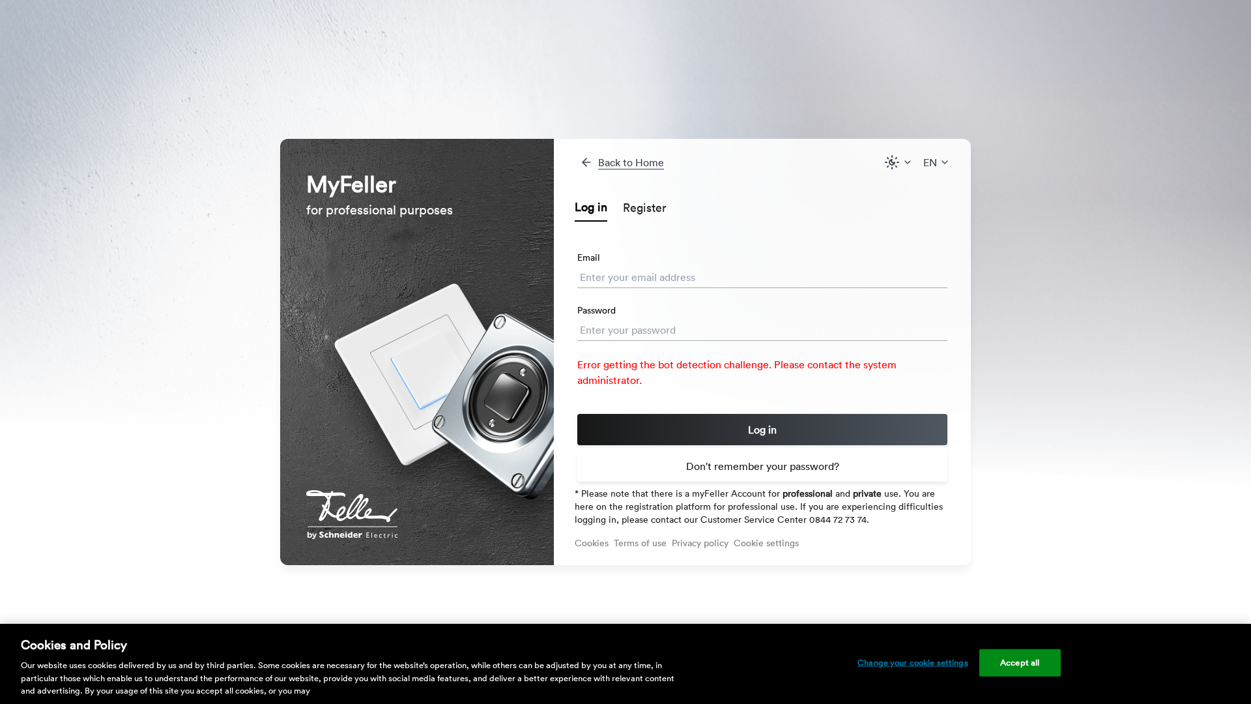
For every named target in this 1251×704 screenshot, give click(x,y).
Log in (762, 429)
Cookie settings (766, 543)
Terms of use (640, 543)
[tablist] (762, 208)
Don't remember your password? (762, 466)
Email (588, 257)
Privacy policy (700, 543)
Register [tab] (645, 207)
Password (596, 310)
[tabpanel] (762, 375)
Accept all (1019, 662)
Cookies (592, 543)
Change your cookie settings (912, 662)
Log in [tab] (591, 206)
